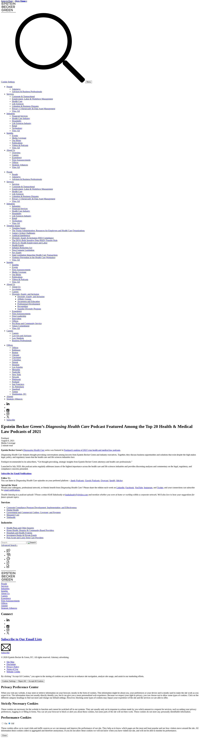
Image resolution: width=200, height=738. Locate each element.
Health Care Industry (21, 118)
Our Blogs (16, 140)
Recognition (22, 306)
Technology (17, 128)
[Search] (50, 82)
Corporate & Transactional (23, 96)
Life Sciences (18, 104)
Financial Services (20, 116)
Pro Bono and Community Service (27, 323)
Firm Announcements (21, 160)
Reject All (22, 681)
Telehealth (11, 517)
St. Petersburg (18, 387)
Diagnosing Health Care (33, 450)
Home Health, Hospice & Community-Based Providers (30, 530)
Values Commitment (20, 326)
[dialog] (100, 679)
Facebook (129, 487)
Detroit (15, 362)
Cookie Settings (8, 82)
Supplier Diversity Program (29, 309)
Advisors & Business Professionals (27, 91)
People (9, 87)
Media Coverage (19, 138)
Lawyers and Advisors (21, 336)
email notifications (12, 490)
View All (16, 111)
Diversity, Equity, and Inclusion (25, 294)
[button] (8, 551)
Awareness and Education (28, 301)
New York (16, 374)
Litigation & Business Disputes (25, 106)
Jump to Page (7, 1)
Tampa (15, 391)
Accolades (16, 289)
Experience (17, 157)
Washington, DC (19, 394)
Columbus (16, 360)
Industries (11, 113)
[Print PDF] (8, 563)
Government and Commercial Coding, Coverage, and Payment (34, 512)
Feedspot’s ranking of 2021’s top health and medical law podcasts (92, 450)
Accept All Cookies (36, 681)
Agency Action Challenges (23, 233)
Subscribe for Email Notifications (16, 473)
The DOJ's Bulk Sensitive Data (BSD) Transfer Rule (34, 240)
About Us (11, 150)
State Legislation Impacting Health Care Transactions (35, 255)
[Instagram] (8, 414)
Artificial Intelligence (21, 235)
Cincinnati (16, 357)
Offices (15, 162)
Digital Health (13, 510)
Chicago (15, 355)
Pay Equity (16, 252)
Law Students (18, 338)
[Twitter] (8, 417)
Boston (15, 352)
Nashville (16, 372)
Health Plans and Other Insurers (20, 528)
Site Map (10, 662)
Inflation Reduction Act (22, 248)
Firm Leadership (19, 316)
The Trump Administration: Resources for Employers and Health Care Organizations (48, 230)
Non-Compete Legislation (23, 250)
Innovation (16, 318)
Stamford (16, 389)
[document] (100, 711)
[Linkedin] (8, 404)
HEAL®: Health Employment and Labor (29, 243)
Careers (15, 155)
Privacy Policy (13, 667)
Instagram (148, 487)
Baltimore (16, 350)
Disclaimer (11, 664)
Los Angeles (17, 367)
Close (4, 735)
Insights (10, 133)
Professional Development (28, 304)
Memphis (16, 369)
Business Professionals (21, 340)
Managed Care (13, 515)
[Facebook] (8, 411)
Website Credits (13, 672)
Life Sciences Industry (21, 123)
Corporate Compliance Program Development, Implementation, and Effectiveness (42, 507)
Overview (16, 153)
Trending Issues (13, 226)
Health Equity (18, 245)
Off (12, 723)
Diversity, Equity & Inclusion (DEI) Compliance (33, 238)
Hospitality (16, 121)
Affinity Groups (24, 299)
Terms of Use (12, 669)
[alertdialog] (100, 711)
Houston (15, 365)
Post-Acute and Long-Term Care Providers (25, 538)
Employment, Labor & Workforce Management (32, 99)
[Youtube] (8, 407)
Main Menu (20, 1)
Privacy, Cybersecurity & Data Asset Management (33, 109)
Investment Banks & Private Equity (22, 535)
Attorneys (16, 89)
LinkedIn (120, 487)
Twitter (160, 487)
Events (15, 135)
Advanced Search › (9, 545)
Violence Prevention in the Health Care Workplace (33, 257)
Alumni (10, 396)
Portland (15, 382)
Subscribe (11, 420)
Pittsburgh (16, 379)
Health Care (17, 101)
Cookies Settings (9, 681)
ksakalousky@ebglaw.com (76, 494)
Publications (17, 143)
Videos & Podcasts (20, 145)
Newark (15, 377)
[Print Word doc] (8, 567)
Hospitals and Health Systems (19, 533)
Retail (14, 126)
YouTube (139, 487)
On (5, 723)
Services (10, 94)
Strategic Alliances (20, 165)
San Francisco (18, 384)
